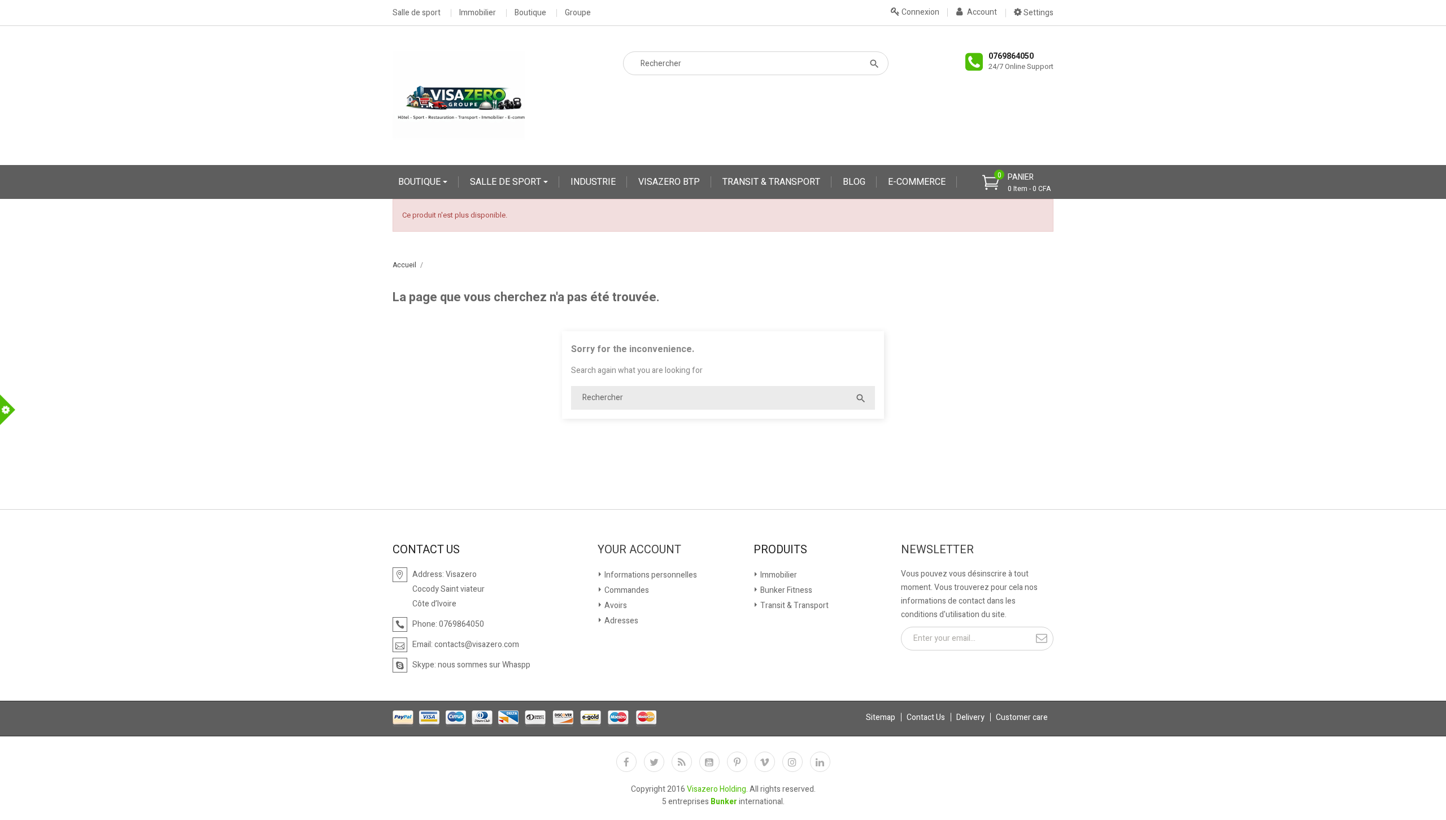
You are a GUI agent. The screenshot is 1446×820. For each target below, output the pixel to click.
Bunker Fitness (785, 590)
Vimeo (765, 762)
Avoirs (615, 605)
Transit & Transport (794, 605)
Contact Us (926, 717)
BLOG (854, 182)
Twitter (654, 762)
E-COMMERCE (917, 182)
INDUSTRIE (593, 182)
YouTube (709, 762)
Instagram (792, 762)
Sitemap (880, 717)
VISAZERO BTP (669, 182)
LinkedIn (820, 762)
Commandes (626, 590)
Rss (682, 762)
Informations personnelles (650, 575)
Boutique (530, 13)
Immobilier (477, 13)
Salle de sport (417, 13)
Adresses (620, 621)
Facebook (626, 762)
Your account (639, 550)
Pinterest (737, 762)
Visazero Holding (716, 789)
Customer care (1022, 717)
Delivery (970, 717)
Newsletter (937, 550)
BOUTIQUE (420, 182)
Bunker (724, 802)
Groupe (578, 13)
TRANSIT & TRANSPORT (771, 182)
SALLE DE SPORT (506, 182)
